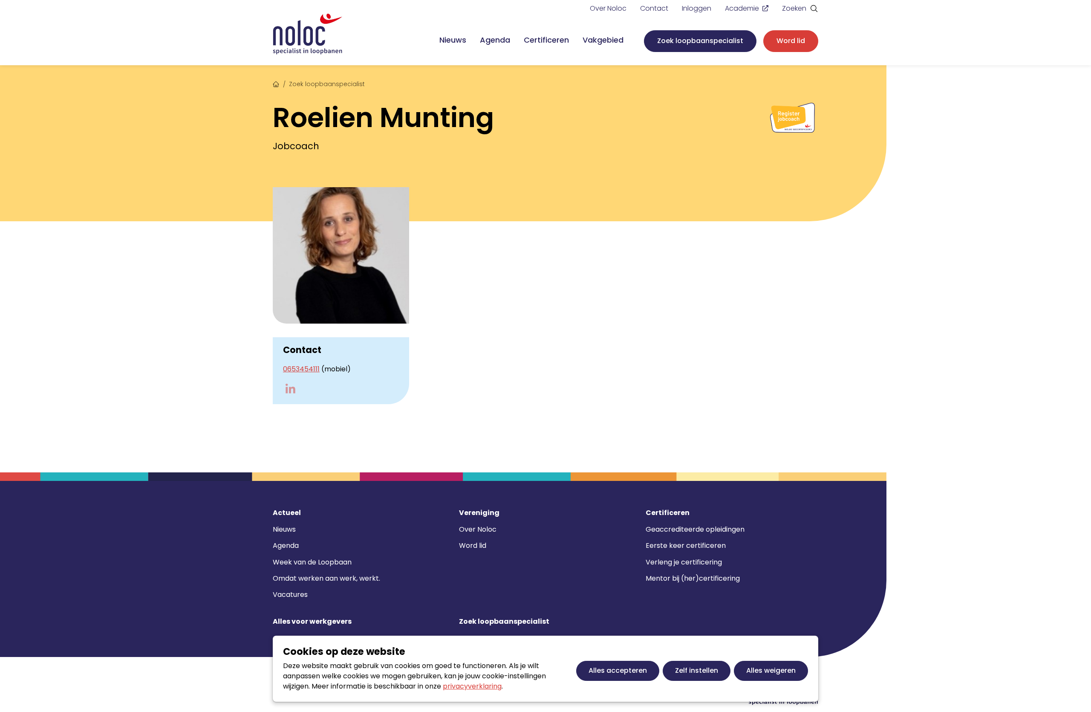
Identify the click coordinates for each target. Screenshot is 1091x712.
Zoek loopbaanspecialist (700, 41)
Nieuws (452, 40)
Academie (742, 8)
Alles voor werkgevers (312, 621)
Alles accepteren (618, 670)
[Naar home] (308, 34)
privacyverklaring (472, 686)
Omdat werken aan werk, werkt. (326, 578)
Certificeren (546, 40)
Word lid (790, 41)
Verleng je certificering (684, 562)
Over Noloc (608, 8)
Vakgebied (603, 40)
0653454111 (301, 369)
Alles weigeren (771, 670)
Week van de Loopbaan (312, 562)
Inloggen (696, 8)
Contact (654, 8)
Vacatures (290, 594)
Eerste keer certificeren (686, 545)
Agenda (495, 40)
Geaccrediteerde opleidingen (695, 529)
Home (276, 83)
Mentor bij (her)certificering (693, 578)
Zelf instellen (696, 670)
